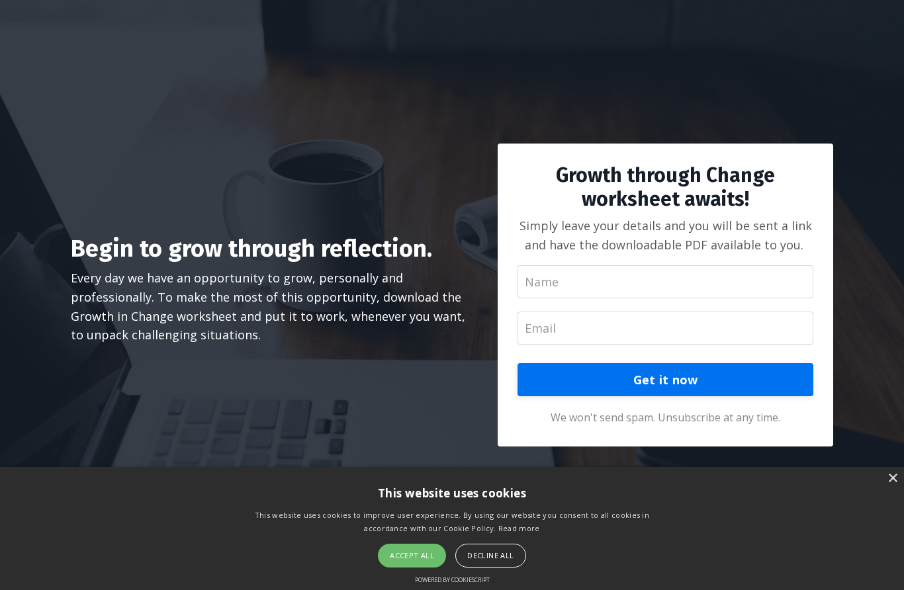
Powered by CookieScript (452, 579)
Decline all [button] (490, 555)
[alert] (452, 528)
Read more (519, 528)
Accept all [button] (412, 555)
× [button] (892, 479)
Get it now (665, 380)
